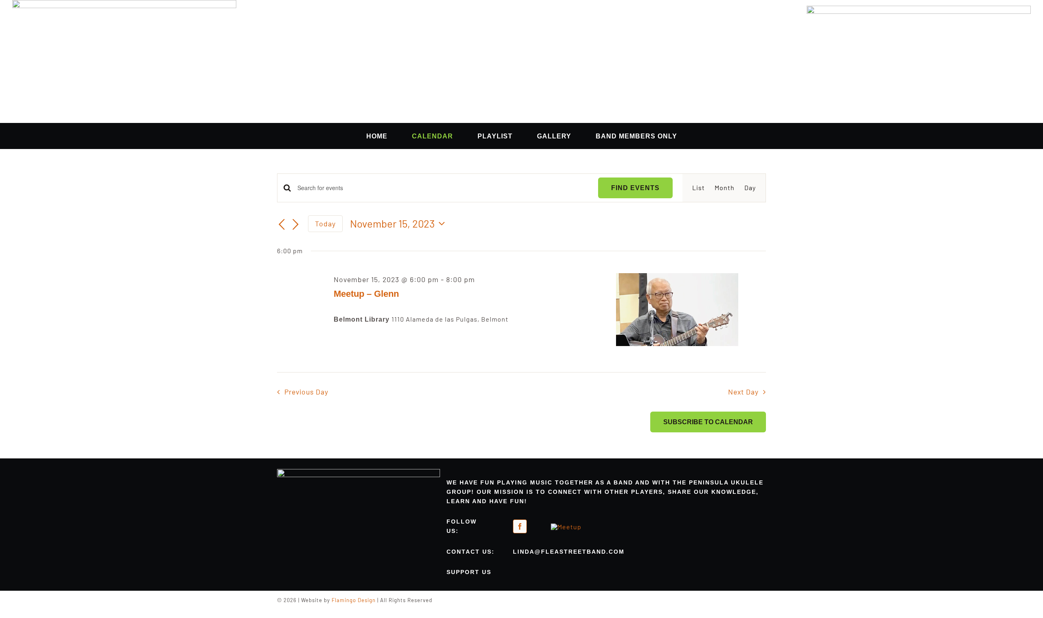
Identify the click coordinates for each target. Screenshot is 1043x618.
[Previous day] (282, 225)
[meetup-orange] (566, 526)
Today (325, 223)
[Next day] (296, 225)
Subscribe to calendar (708, 422)
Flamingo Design (354, 600)
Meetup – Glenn (366, 294)
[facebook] (520, 526)
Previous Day (306, 391)
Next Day (743, 391)
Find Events (635, 187)
